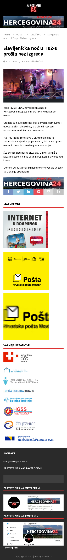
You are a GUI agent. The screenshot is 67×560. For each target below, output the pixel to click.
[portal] (33, 22)
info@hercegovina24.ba (15, 461)
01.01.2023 (11, 61)
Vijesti (20, 34)
